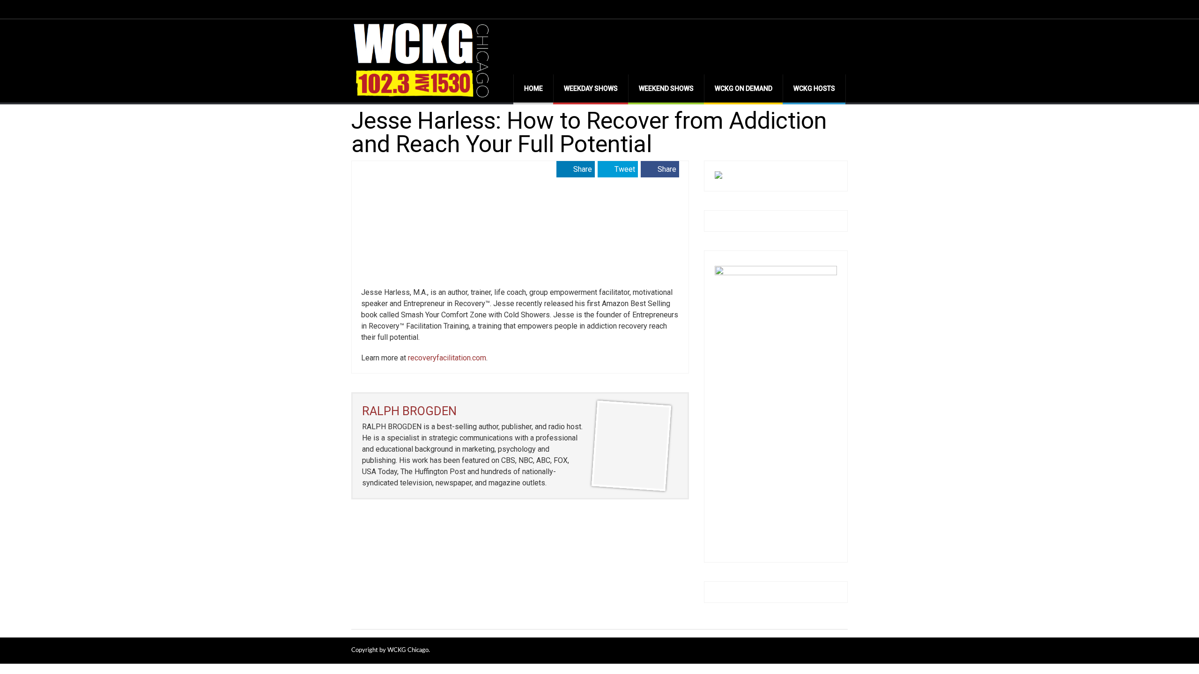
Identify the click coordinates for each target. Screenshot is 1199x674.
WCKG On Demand (743, 88)
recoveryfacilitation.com (447, 357)
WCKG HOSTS (814, 88)
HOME (533, 88)
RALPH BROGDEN (409, 411)
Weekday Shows (591, 88)
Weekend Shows (666, 88)
